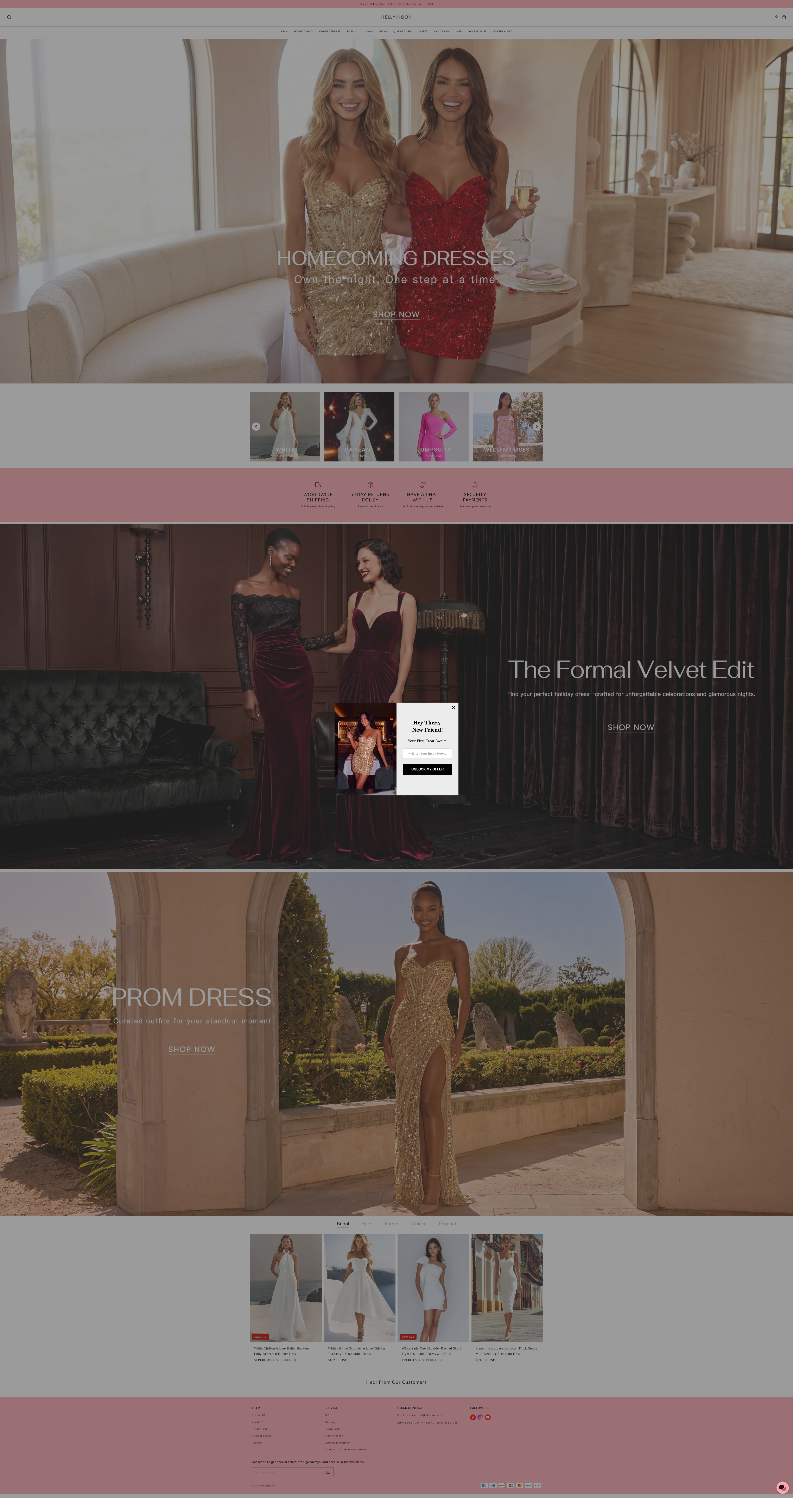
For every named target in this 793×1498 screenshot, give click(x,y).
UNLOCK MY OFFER (427, 769)
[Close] (453, 707)
